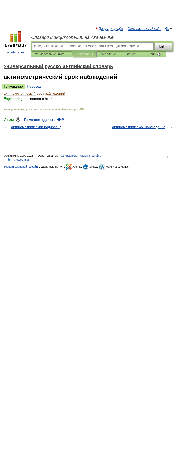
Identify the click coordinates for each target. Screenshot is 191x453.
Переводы (108, 54)
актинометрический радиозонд (36, 127)
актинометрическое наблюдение (138, 127)
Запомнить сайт (111, 28)
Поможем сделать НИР (44, 120)
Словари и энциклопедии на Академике (72, 37)
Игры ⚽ (154, 54)
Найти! (163, 46)
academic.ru (15, 52)
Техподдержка (68, 155)
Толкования (84, 54)
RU (167, 28)
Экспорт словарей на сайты (21, 166)
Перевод (34, 86)
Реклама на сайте (90, 155)
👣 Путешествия (18, 159)
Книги (131, 54)
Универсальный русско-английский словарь (51, 54)
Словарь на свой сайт (144, 28)
